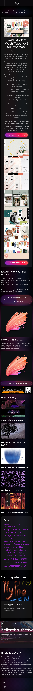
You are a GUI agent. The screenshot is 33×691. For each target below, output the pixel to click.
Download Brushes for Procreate (17, 383)
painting (8, 550)
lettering (9, 544)
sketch (10, 559)
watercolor (17, 565)
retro (22, 556)
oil (9, 547)
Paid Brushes (20, 51)
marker (19, 544)
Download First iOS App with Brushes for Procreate (17, 299)
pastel (17, 550)
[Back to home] (16, 3)
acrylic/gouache (9, 524)
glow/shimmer (17, 532)
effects (22, 529)
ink (11, 538)
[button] (3, 3)
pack (18, 547)
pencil (16, 552)
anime (19, 524)
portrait (12, 556)
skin (18, 559)
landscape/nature (14, 541)
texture (21, 562)
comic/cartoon (22, 527)
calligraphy (9, 527)
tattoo (12, 563)
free (6, 532)
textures (6, 566)
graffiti (6, 535)
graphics (15, 535)
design (10, 529)
